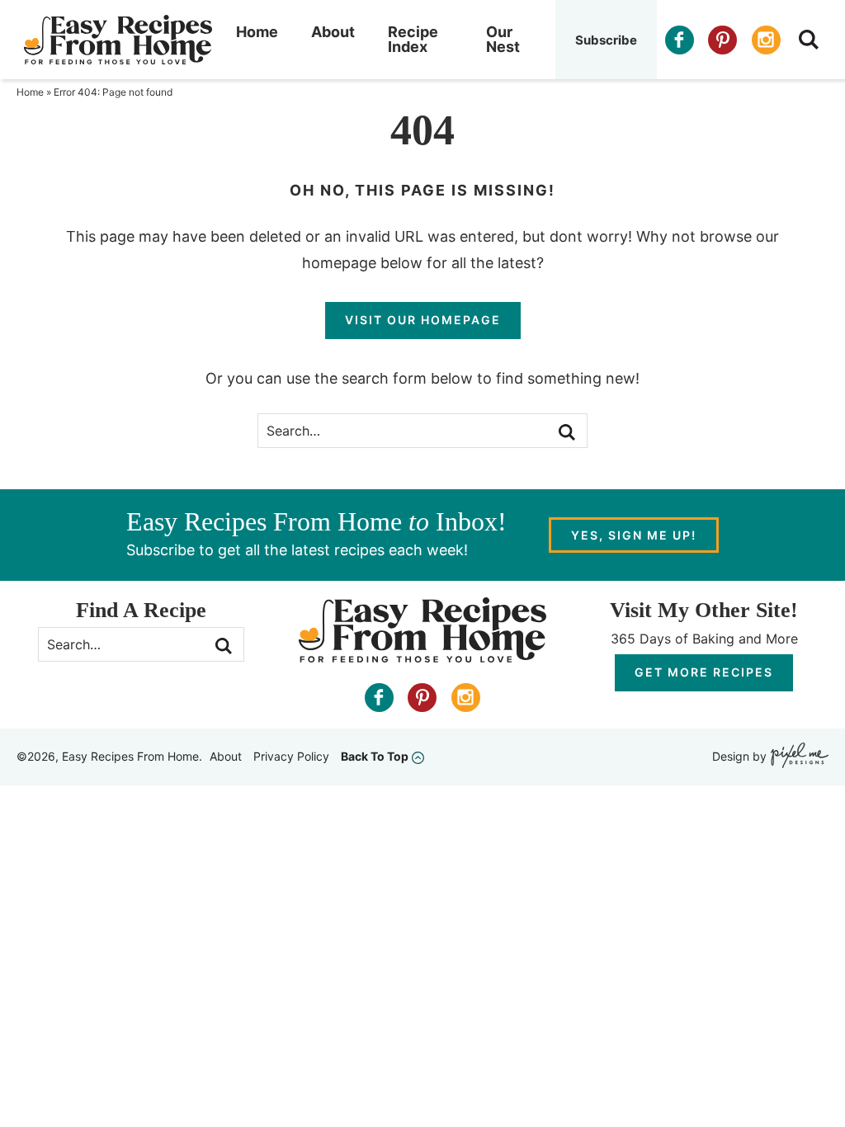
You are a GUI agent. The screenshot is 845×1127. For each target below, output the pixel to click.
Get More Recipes (704, 672)
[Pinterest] (722, 40)
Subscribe (606, 40)
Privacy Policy (291, 756)
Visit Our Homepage (423, 320)
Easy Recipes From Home (118, 39)
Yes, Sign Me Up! (633, 535)
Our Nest (503, 39)
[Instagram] (766, 40)
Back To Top (374, 756)
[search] (808, 39)
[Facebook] (679, 40)
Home (257, 31)
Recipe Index (413, 39)
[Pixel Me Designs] (797, 757)
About (333, 31)
